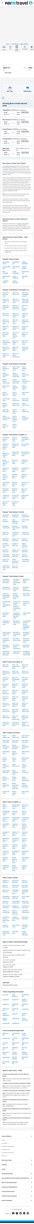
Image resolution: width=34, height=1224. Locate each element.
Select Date (24, 112)
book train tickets (9, 166)
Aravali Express (7, 129)
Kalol (18, 114)
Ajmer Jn (6, 114)
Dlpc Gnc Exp (7, 119)
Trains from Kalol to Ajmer (10, 985)
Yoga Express (7, 110)
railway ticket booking (23, 223)
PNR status (11, 172)
